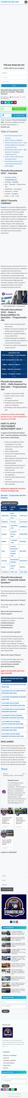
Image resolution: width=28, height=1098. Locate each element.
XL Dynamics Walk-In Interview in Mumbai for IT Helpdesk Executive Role (7, 820)
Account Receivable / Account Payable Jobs (14, 551)
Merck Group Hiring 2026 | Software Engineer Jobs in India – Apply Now (20, 820)
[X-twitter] (15, 1089)
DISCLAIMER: (9, 166)
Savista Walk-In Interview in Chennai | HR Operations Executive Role (18, 984)
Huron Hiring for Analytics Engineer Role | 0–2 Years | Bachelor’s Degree (18, 990)
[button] (26, 2)
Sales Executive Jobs (13, 515)
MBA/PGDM (24, 534)
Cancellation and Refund (9, 1060)
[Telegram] (14, 922)
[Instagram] (11, 922)
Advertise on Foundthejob (9, 1055)
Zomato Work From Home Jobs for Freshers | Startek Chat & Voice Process (18, 965)
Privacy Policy (6, 1065)
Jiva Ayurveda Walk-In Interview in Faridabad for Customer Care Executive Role (17, 972)
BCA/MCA (23, 541)
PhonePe (15, 120)
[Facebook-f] (2, 1089)
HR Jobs (13, 522)
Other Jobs (13, 572)
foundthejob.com (10, 2)
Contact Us (6, 1058)
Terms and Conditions (9, 1063)
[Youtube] (17, 922)
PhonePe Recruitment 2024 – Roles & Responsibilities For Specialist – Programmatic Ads (16, 145)
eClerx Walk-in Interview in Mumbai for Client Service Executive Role (18, 978)
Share (4, 769)
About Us (5, 1068)
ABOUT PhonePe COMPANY (13, 140)
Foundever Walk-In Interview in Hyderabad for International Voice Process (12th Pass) (18, 951)
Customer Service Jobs (13, 534)
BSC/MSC (23, 551)
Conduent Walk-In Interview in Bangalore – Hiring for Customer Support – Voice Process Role (18, 959)
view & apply (14, 357)
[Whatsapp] (13, 1089)
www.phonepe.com (11, 179)
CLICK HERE (12, 419)
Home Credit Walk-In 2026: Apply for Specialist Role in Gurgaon (7, 842)
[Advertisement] (14, 19)
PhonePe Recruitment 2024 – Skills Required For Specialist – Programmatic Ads (16, 152)
